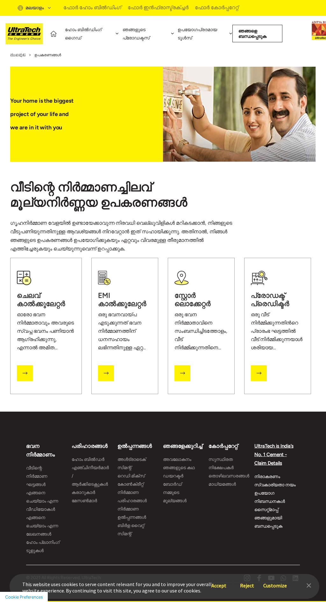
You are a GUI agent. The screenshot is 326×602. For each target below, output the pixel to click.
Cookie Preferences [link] (24, 596)
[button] (308, 585)
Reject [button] (247, 582)
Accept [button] (218, 582)
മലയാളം (34, 7)
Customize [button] (275, 582)
